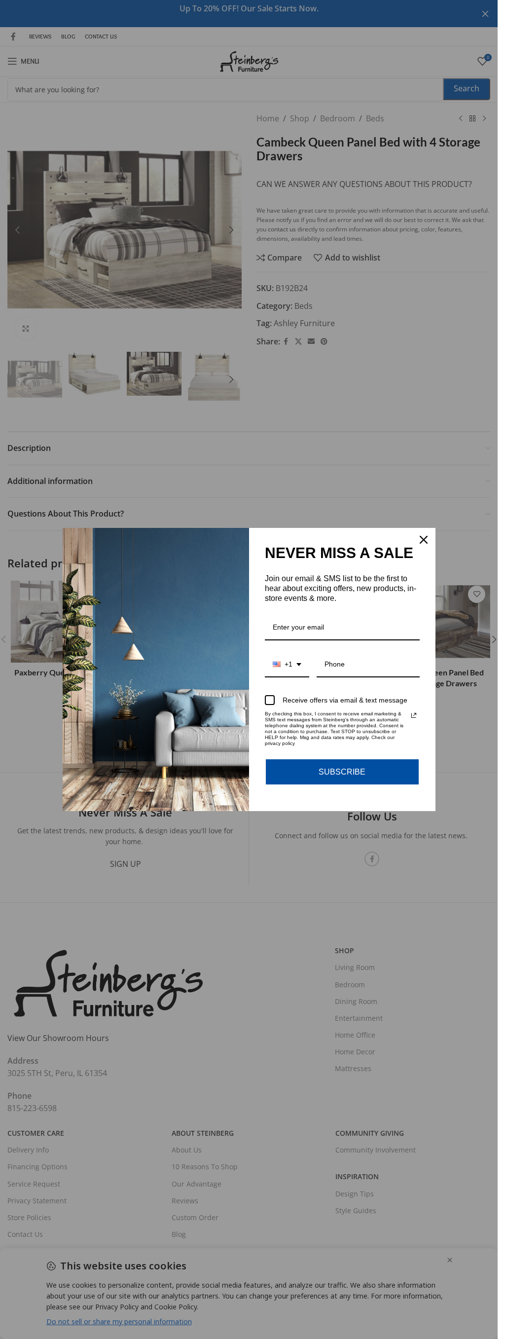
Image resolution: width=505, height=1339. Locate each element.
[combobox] (287, 664)
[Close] (423, 540)
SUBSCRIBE (342, 772)
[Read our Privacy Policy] (414, 715)
